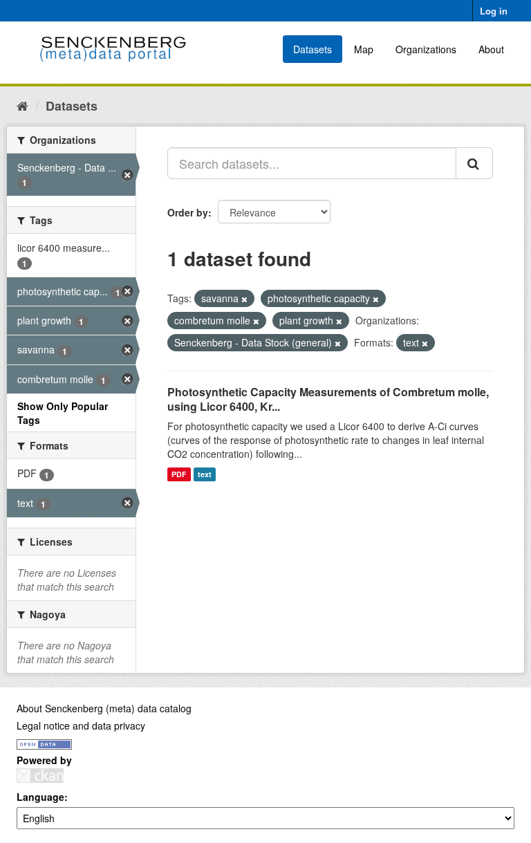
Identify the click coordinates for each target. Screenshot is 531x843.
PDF (178, 474)
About (491, 49)
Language (40, 797)
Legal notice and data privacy (81, 725)
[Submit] (474, 163)
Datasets (312, 49)
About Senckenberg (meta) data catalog (104, 708)
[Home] (22, 105)
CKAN (40, 775)
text (205, 474)
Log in (493, 10)
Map (363, 49)
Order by (187, 212)
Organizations (425, 49)
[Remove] (244, 298)
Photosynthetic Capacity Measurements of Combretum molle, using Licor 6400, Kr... (328, 399)
